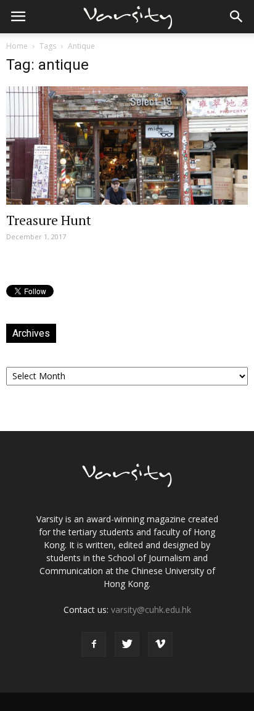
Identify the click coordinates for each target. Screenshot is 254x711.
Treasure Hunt (48, 220)
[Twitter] (127, 644)
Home (17, 46)
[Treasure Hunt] (127, 145)
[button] (236, 16)
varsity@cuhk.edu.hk (151, 609)
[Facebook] (93, 644)
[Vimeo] (160, 644)
